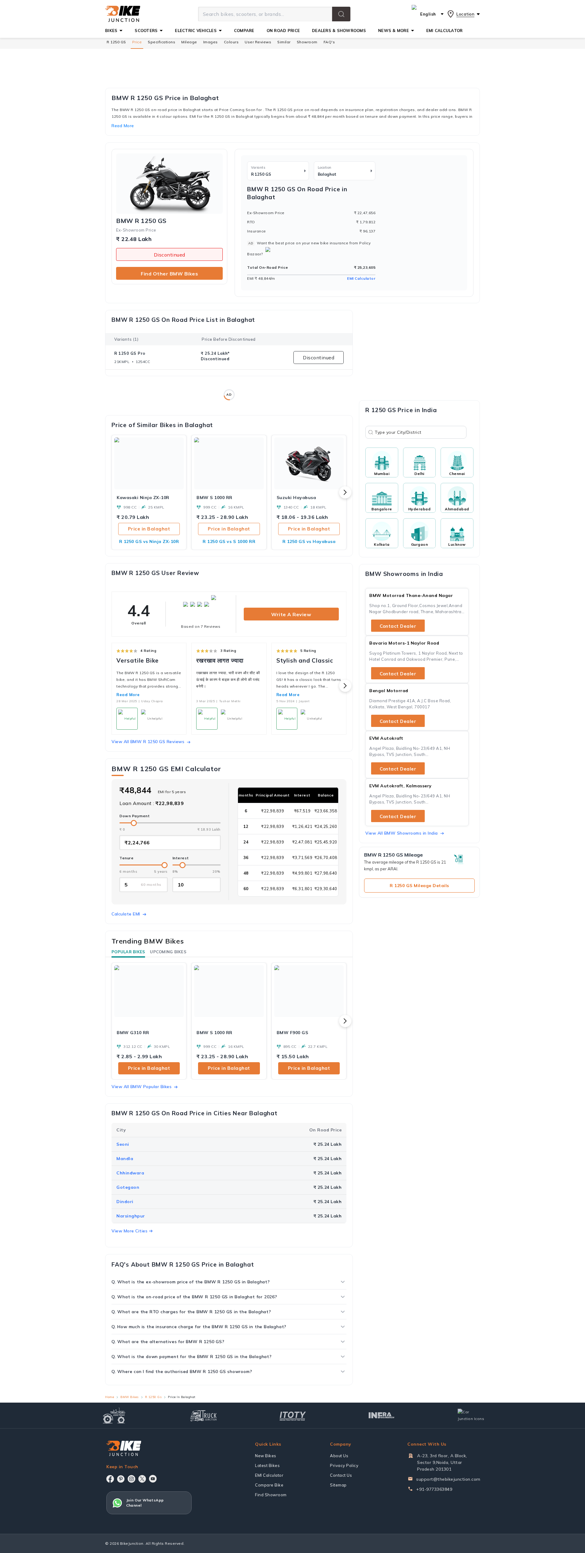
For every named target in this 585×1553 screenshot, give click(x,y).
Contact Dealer (398, 626)
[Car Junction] (471, 1415)
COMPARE (244, 30)
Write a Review (291, 614)
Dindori (124, 1201)
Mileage (189, 42)
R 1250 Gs (153, 1397)
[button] (341, 14)
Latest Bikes (267, 1465)
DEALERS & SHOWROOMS (339, 30)
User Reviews (258, 42)
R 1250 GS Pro (129, 353)
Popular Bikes (128, 951)
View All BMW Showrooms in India (401, 833)
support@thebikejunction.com (448, 1479)
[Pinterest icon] (121, 1479)
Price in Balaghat (149, 529)
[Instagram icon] (131, 1479)
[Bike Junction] (122, 14)
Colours (231, 42)
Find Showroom (271, 1494)
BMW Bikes (129, 1397)
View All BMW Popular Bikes (142, 1086)
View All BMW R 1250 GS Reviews (148, 741)
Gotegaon (127, 1187)
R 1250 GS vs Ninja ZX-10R (149, 541)
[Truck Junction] (203, 1416)
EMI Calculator (361, 278)
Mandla (124, 1158)
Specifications (161, 42)
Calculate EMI (126, 914)
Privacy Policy (344, 1465)
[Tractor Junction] (114, 1415)
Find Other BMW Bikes (169, 274)
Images (210, 42)
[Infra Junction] (381, 1415)
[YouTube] (153, 1479)
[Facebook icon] (110, 1479)
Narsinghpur (130, 1216)
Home (109, 1397)
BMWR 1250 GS (141, 220)
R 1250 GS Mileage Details (419, 885)
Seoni (122, 1144)
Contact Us (341, 1475)
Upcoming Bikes (168, 951)
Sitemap (338, 1485)
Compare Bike (269, 1485)
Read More (128, 694)
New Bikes (265, 1455)
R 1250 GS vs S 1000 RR (229, 541)
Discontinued (169, 255)
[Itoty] (292, 1415)
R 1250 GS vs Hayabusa (309, 541)
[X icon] (142, 1479)
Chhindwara (130, 1173)
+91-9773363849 (434, 1489)
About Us (339, 1455)
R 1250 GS (116, 42)
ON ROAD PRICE (283, 30)
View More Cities (129, 1231)
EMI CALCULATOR (444, 30)
